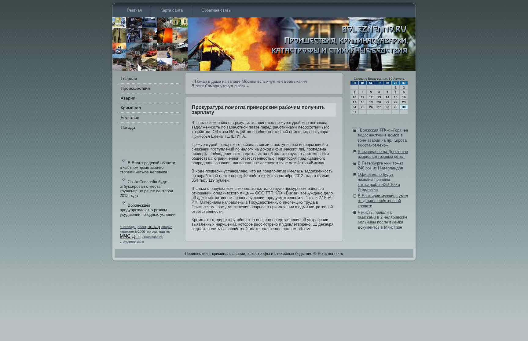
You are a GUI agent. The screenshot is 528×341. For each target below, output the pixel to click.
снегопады (128, 227)
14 (387, 97)
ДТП (136, 236)
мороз (140, 231)
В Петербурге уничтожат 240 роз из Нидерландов (380, 165)
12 (371, 97)
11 (362, 97)
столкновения (152, 236)
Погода (128, 127)
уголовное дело (132, 241)
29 (396, 107)
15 (396, 97)
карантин (127, 231)
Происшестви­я (135, 88)
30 (404, 107)
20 (379, 102)
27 (379, 107)
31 (354, 112)
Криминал (131, 107)
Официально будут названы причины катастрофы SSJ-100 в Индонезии (379, 182)
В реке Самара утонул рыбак (218, 86)
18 (363, 102)
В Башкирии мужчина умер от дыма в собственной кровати (383, 201)
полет (142, 227)
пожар (154, 226)
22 (396, 102)
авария (166, 227)
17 (354, 102)
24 (354, 107)
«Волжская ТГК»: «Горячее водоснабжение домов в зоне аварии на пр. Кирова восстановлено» (383, 137)
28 (387, 107)
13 (379, 97)
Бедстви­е (130, 117)
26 (371, 107)
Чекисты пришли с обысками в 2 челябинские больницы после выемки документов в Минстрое (382, 220)
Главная (134, 10)
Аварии (128, 98)
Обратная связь (216, 10)
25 (363, 107)
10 (354, 97)
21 (387, 102)
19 (371, 102)
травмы (164, 231)
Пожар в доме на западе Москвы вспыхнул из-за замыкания (251, 81)
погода (152, 231)
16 (404, 97)
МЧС (125, 236)
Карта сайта (171, 10)
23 (404, 102)
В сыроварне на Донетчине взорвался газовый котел (383, 154)
